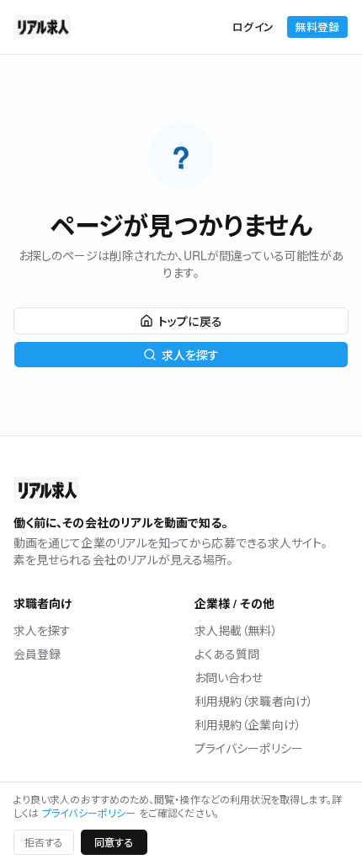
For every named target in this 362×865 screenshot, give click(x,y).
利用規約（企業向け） (247, 724)
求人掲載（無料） (236, 630)
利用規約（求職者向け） (253, 700)
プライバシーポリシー (248, 748)
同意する (113, 842)
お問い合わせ (228, 677)
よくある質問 (226, 653)
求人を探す (42, 630)
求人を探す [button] (190, 354)
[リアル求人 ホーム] (42, 27)
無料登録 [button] (317, 27)
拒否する (43, 842)
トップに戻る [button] (189, 320)
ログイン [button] (252, 27)
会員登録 (37, 653)
